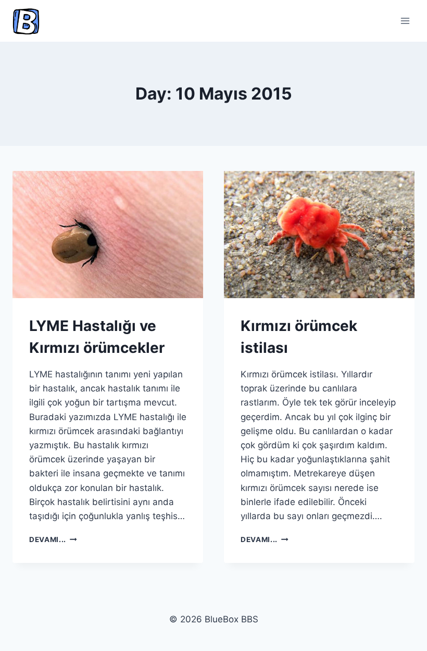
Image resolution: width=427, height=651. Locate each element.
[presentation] (107, 234)
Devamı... (53, 539)
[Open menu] (405, 21)
